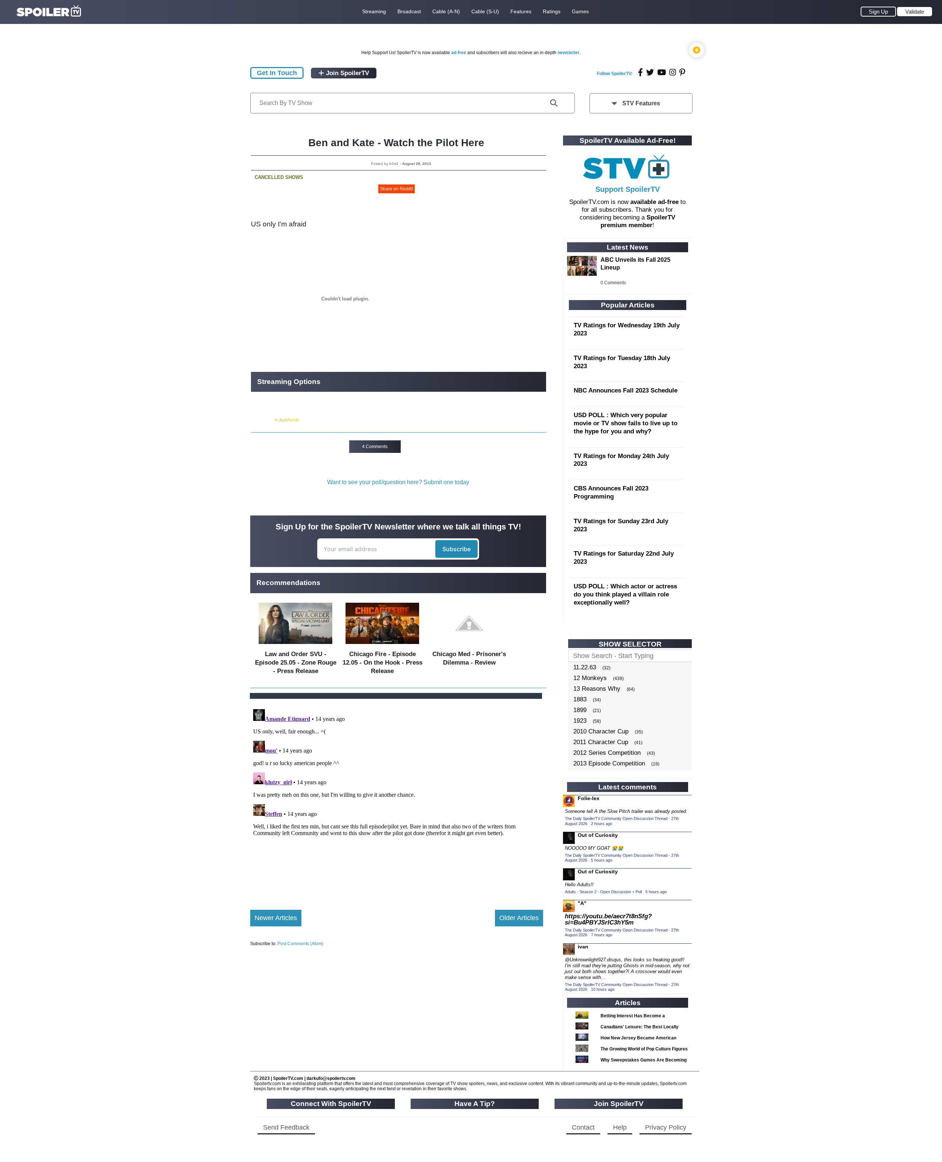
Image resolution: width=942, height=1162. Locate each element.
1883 (580, 699)
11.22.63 (584, 667)
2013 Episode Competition (609, 763)
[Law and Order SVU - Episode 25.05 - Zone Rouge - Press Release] (295, 645)
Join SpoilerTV (346, 73)
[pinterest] (682, 72)
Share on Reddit (396, 188)
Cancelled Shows (279, 177)
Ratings (551, 11)
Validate (914, 11)
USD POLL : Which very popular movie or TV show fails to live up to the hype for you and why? (625, 423)
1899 (580, 710)
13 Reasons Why (596, 688)
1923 (580, 720)
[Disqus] (396, 798)
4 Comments (374, 446)
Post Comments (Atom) (300, 943)
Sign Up (878, 11)
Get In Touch (277, 73)
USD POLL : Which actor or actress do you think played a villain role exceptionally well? (625, 594)
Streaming (374, 11)
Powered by (262, 420)
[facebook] (640, 72)
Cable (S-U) (485, 11)
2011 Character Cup (600, 742)
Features (520, 11)
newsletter (568, 52)
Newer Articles (276, 918)
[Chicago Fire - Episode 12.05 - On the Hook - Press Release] (382, 645)
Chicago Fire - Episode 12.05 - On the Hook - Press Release (382, 663)
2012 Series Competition (607, 752)
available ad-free (654, 201)
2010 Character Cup (600, 731)
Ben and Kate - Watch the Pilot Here (396, 142)
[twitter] (650, 72)
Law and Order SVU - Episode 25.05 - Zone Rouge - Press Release (295, 663)
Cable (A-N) (446, 11)
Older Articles (519, 918)
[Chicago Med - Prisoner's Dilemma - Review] (469, 645)
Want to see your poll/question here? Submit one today (398, 482)
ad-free (458, 52)
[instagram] (672, 72)
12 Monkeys (590, 678)
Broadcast (409, 11)
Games (580, 11)
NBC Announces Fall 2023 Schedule (625, 390)
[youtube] (661, 72)
